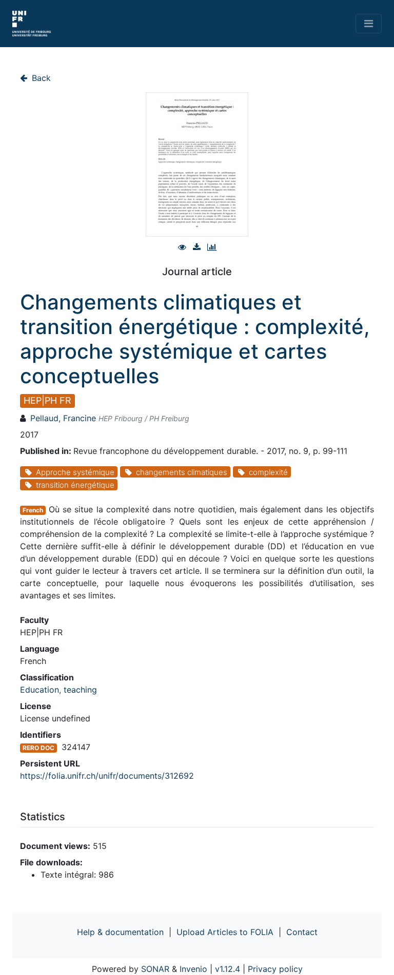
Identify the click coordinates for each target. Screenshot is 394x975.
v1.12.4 (227, 969)
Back (40, 78)
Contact (302, 932)
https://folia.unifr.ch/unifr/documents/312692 (107, 776)
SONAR (155, 969)
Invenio (193, 969)
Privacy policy (275, 969)
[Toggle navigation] (369, 23)
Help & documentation (120, 932)
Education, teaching (58, 689)
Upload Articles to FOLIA (224, 932)
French (33, 510)
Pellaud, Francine (63, 418)
